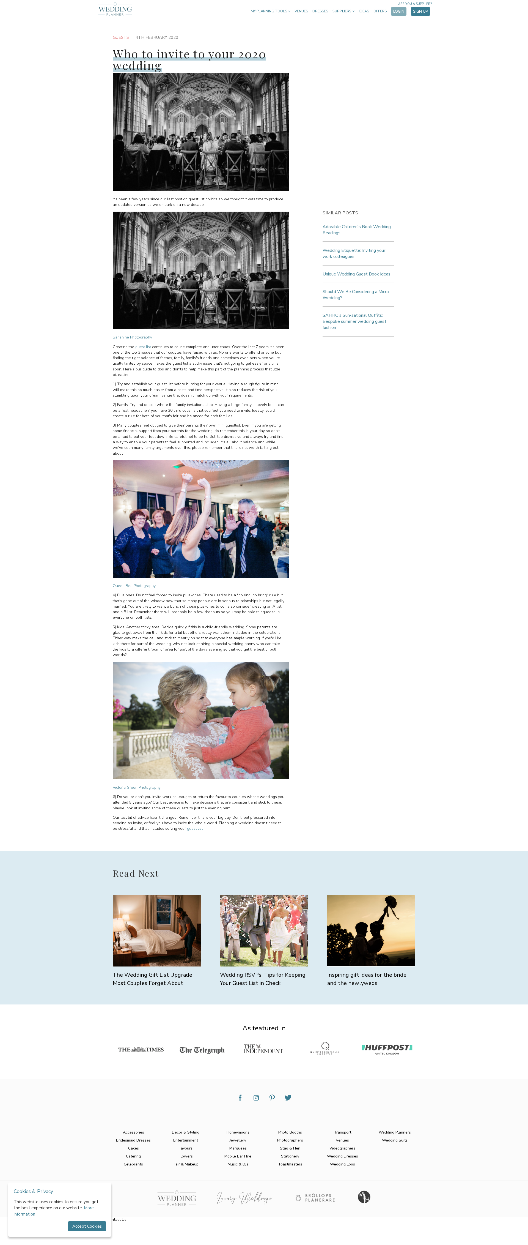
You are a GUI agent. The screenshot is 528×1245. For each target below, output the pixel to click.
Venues (301, 11)
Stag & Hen (290, 1148)
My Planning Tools (269, 11)
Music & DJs (238, 1164)
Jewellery (238, 1140)
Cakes (133, 1148)
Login (398, 11)
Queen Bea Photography (134, 585)
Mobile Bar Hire (237, 1156)
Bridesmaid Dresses (133, 1140)
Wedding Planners (395, 1132)
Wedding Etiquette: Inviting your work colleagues (354, 253)
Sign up (420, 11)
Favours (186, 1148)
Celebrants (133, 1164)
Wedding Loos (342, 1164)
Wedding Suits (395, 1140)
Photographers (290, 1140)
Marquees (238, 1148)
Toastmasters (290, 1164)
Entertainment (185, 1140)
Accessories (133, 1132)
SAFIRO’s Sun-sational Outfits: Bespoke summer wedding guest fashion (354, 321)
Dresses (320, 11)
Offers (380, 11)
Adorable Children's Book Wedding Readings (357, 230)
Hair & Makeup (186, 1164)
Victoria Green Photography (137, 787)
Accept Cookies (87, 1226)
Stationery (290, 1156)
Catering (133, 1156)
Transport (342, 1132)
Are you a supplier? (415, 4)
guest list (143, 347)
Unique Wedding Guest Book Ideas (357, 274)
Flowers (186, 1156)
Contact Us (117, 1219)
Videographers (342, 1148)
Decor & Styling (185, 1132)
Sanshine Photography (132, 337)
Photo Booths (290, 1132)
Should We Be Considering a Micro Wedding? (356, 295)
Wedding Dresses (342, 1156)
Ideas (364, 11)
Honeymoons (238, 1132)
